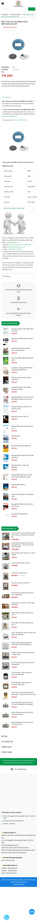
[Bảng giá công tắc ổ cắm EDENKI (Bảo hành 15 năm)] (6, 390)
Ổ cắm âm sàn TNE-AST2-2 (19, 573)
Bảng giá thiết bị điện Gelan (19, 514)
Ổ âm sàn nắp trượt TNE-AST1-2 (20, 583)
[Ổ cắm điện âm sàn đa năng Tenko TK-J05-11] (5, 616)
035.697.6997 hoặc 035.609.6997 (13, 821)
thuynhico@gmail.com (11, 845)
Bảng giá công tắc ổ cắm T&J (20, 416)
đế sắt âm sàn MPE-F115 (19, 120)
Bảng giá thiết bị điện (9, 323)
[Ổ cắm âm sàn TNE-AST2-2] (5, 576)
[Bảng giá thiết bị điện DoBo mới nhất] (6, 341)
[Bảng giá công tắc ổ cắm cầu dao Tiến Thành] (6, 380)
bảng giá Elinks (15, 436)
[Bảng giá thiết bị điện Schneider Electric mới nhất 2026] (6, 351)
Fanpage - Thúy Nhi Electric (9, 868)
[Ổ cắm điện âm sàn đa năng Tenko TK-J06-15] (5, 626)
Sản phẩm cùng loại (9, 528)
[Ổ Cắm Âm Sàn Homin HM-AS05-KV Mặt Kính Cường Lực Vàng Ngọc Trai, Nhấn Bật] (5, 536)
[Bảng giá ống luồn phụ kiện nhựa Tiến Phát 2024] (6, 458)
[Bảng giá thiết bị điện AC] (6, 487)
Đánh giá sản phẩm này (10, 27)
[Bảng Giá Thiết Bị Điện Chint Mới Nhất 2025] (6, 497)
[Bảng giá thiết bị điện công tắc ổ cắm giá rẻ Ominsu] (6, 507)
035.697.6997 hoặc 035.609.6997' (18, 847)
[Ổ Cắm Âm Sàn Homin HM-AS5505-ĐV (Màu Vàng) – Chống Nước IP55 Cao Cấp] (5, 696)
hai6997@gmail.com (13, 242)
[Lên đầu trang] (33, 918)
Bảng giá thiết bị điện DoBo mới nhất (22, 338)
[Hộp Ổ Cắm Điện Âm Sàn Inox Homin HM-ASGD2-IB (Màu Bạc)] (5, 636)
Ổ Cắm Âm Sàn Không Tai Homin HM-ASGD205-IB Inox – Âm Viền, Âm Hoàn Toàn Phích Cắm (22, 545)
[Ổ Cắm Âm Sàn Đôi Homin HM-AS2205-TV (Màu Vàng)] (5, 656)
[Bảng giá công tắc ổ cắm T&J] (6, 419)
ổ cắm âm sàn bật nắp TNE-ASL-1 (21, 563)
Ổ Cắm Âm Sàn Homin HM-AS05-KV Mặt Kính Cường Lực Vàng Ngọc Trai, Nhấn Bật (23, 535)
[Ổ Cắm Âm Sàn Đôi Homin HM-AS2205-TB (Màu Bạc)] (5, 666)
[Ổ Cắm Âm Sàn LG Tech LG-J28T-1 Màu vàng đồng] (5, 606)
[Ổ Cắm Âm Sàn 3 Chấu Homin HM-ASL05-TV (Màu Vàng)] (5, 686)
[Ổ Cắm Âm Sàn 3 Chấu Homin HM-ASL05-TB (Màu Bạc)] (5, 676)
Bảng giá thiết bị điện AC (18, 484)
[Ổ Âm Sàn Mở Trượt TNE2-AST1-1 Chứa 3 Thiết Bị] (5, 556)
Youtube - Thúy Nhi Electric (9, 870)
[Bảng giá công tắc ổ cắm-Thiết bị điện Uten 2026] (6, 331)
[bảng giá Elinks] (6, 438)
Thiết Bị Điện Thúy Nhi (15, 249)
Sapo (22, 884)
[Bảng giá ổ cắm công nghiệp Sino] (6, 448)
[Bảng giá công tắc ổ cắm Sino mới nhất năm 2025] (6, 409)
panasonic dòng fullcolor (9, 116)
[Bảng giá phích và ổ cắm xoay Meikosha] (6, 468)
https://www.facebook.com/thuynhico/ (20, 244)
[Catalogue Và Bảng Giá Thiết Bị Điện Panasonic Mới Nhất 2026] (6, 370)
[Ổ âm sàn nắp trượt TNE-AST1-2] (5, 586)
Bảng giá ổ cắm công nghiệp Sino (21, 445)
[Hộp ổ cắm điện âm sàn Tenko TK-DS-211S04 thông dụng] (5, 715)
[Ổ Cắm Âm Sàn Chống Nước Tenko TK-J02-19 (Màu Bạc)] (5, 596)
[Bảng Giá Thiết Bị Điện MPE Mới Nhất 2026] (6, 361)
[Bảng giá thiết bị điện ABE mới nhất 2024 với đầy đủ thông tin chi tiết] (6, 477)
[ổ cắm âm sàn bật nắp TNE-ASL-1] (5, 566)
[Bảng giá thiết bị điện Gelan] (6, 516)
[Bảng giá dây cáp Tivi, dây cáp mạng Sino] (6, 429)
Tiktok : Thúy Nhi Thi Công (9, 873)
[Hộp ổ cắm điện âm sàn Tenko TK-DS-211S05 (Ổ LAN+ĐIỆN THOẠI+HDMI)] (5, 706)
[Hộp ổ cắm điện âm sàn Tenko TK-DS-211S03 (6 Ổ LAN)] (5, 725)
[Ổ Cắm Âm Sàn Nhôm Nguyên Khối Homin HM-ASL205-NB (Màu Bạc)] (5, 646)
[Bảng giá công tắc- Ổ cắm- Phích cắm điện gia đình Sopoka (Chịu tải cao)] (6, 400)
